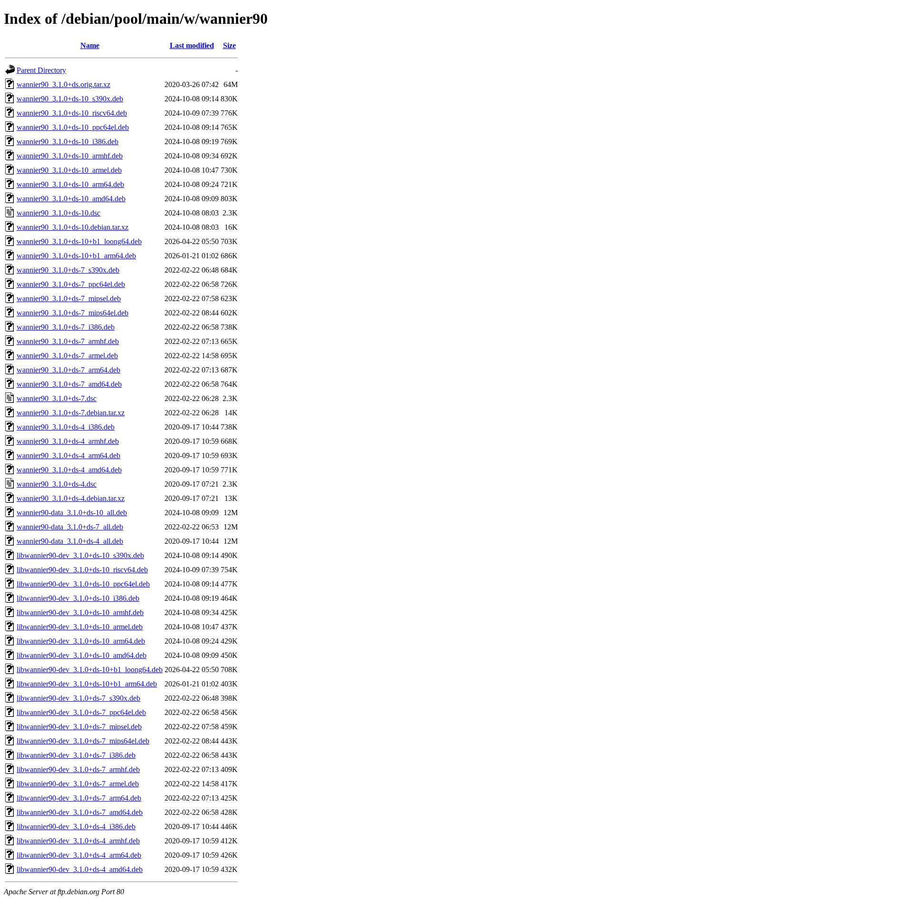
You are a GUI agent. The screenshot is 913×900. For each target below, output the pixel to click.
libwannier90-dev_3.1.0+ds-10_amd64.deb (81, 655)
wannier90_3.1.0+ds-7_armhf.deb (68, 341)
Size (229, 45)
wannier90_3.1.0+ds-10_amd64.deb (71, 199)
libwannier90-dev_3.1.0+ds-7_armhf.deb (78, 769)
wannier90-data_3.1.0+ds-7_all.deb (70, 527)
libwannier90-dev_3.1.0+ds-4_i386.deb (76, 826)
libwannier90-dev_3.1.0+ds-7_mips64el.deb (83, 741)
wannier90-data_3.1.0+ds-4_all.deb (70, 541)
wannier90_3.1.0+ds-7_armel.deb (67, 356)
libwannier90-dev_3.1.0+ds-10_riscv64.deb (82, 570)
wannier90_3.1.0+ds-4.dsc (57, 484)
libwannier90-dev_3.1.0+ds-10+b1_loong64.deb (90, 669)
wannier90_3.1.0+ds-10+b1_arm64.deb (76, 256)
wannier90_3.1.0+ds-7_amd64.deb (69, 384)
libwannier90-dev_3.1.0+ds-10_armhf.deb (80, 612)
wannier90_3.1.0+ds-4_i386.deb (66, 427)
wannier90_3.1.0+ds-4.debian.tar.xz (71, 498)
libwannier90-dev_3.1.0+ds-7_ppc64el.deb (81, 712)
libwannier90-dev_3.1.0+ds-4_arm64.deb (79, 855)
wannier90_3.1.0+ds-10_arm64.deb (70, 184)
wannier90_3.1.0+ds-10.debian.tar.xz (72, 227)
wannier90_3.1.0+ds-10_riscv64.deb (72, 113)
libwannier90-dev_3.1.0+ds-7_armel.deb (78, 784)
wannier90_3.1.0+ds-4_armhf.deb (68, 441)
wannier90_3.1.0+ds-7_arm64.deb (68, 370)
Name (89, 45)
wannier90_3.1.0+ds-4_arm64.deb (68, 455)
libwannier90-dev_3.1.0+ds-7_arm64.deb (79, 798)
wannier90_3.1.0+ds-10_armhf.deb (70, 156)
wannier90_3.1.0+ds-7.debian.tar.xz (71, 413)
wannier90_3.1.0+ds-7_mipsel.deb (69, 298)
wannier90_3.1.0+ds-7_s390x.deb (68, 270)
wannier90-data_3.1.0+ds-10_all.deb (72, 513)
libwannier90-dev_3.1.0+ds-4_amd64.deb (80, 869)
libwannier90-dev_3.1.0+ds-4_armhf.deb (78, 841)
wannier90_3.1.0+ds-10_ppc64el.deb (73, 127)
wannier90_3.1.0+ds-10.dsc (58, 213)
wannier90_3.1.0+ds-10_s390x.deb (70, 99)
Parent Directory (41, 70)
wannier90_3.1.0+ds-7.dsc (57, 398)
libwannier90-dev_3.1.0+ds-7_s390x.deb (78, 698)
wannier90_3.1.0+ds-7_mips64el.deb (72, 313)
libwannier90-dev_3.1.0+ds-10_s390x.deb (80, 555)
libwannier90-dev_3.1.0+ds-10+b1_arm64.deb (87, 684)
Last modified (192, 45)
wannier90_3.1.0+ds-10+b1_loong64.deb (79, 241)
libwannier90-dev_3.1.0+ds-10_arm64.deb (81, 641)
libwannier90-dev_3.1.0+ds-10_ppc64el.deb (83, 584)
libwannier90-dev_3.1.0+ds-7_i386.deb (76, 755)
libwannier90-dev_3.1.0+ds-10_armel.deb (80, 627)
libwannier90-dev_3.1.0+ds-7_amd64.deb (80, 812)
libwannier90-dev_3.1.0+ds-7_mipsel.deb (79, 727)
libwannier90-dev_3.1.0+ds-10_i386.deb (78, 598)
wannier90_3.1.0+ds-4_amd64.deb (69, 470)
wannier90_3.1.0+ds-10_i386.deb (67, 141)
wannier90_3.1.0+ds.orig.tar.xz (63, 84)
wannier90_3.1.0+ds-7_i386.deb (66, 327)
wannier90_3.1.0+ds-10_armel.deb (69, 170)
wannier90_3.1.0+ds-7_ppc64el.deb (71, 284)
